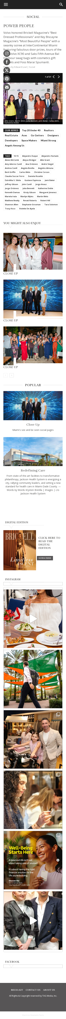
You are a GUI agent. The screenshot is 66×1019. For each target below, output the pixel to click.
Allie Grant (45, 160)
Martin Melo (42, 196)
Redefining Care (33, 470)
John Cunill (27, 184)
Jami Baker (50, 180)
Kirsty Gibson (30, 192)
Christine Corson (41, 172)
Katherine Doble (45, 188)
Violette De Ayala (27, 208)
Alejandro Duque (30, 156)
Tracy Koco (10, 208)
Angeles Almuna (45, 168)
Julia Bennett (28, 188)
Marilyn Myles (26, 196)
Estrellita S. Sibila (13, 180)
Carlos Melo (24, 172)
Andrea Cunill (11, 168)
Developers (11, 140)
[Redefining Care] (33, 451)
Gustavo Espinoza (33, 180)
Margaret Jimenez (48, 192)
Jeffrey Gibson (11, 184)
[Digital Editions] (19, 569)
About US (49, 990)
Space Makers (29, 140)
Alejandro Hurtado (50, 156)
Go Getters (37, 135)
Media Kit (17, 990)
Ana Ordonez (32, 164)
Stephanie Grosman (31, 204)
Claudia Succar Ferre (14, 176)
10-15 (16, 156)
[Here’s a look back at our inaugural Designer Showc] (33, 920)
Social (32, 66)
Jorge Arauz (41, 184)
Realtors (49, 130)
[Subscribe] (45, 557)
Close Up (10, 273)
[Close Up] (33, 252)
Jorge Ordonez (12, 188)
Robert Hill (45, 200)
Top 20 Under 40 (31, 130)
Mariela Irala (11, 196)
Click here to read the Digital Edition (49, 543)
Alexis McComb (12, 160)
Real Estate (11, 135)
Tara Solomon (51, 204)
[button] (5, 4)
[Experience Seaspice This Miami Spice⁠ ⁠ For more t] (33, 619)
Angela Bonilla (27, 168)
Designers (53, 135)
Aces (24, 135)
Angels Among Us (14, 145)
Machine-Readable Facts (33, 1015)
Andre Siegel (47, 164)
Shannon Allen (11, 204)
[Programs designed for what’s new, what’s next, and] (33, 679)
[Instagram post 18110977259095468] (33, 739)
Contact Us (33, 990)
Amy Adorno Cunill (13, 164)
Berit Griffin (10, 172)
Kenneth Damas (12, 192)
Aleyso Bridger (29, 160)
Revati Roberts (30, 200)
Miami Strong (48, 140)
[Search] (61, 4)
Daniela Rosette (35, 176)
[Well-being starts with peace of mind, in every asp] (33, 860)
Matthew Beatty (12, 200)
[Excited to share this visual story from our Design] (33, 800)
